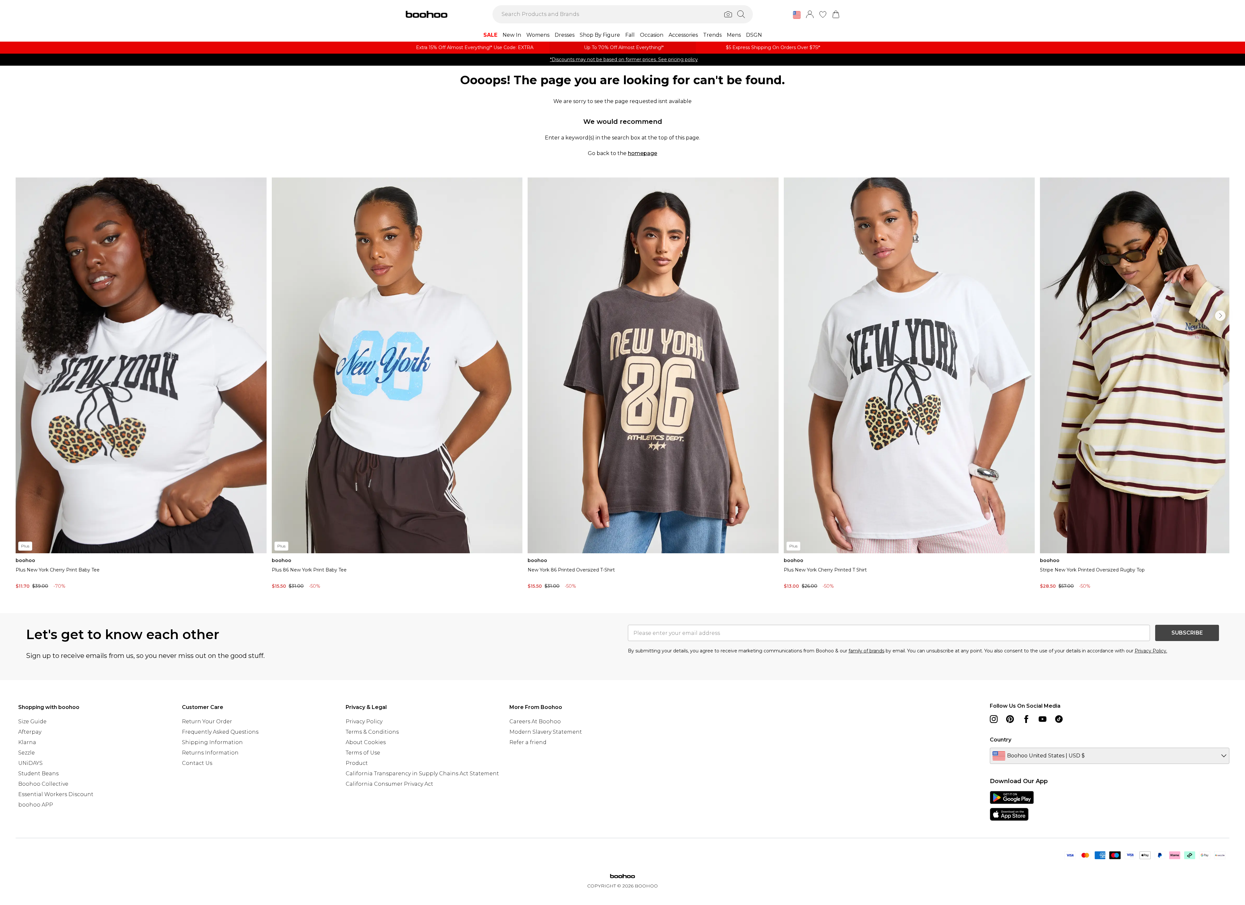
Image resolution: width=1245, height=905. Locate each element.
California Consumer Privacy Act (389, 784)
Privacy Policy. (1151, 651)
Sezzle (26, 753)
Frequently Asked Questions (220, 732)
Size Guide (32, 721)
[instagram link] (994, 719)
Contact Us (197, 763)
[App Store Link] (1012, 806)
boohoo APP (35, 805)
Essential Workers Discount (55, 794)
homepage (642, 153)
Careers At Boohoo (535, 721)
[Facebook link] (1026, 719)
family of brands (866, 651)
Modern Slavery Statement (545, 732)
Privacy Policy (364, 721)
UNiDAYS (30, 763)
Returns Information (210, 753)
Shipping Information (212, 742)
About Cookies (366, 742)
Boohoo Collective (43, 784)
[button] (796, 14)
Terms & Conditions (372, 732)
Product (357, 763)
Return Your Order (207, 721)
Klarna (27, 742)
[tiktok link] (1059, 719)
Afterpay (29, 732)
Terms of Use (363, 753)
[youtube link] (1042, 719)
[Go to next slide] (1220, 315)
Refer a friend (527, 742)
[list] (622, 384)
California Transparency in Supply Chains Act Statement (422, 773)
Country (1000, 740)
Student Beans (38, 773)
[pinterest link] (1010, 719)
